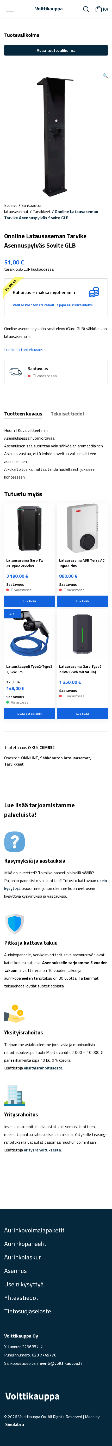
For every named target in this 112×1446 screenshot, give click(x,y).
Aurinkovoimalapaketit (34, 1230)
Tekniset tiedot (68, 414)
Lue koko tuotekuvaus (23, 349)
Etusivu (10, 205)
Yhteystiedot (21, 1297)
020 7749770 (44, 1355)
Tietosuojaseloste (27, 1311)
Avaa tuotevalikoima (56, 50)
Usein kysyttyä (24, 1284)
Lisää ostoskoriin (29, 713)
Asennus (15, 1270)
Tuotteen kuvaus (23, 414)
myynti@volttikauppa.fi (59, 1363)
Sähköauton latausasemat (23, 208)
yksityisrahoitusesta (43, 1068)
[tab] (23, 414)
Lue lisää (29, 601)
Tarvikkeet (42, 211)
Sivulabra (14, 1424)
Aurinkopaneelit (25, 1243)
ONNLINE (29, 758)
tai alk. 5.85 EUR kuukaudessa (29, 269)
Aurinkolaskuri (23, 1257)
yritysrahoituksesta (42, 1150)
